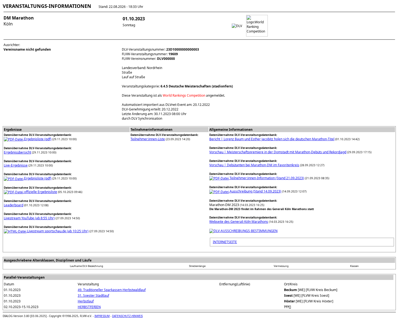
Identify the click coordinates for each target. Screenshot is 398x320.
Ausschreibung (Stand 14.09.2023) (255, 191)
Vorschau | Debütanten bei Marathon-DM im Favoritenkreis (254, 165)
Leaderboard (13, 205)
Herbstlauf (86, 301)
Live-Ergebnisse (16, 165)
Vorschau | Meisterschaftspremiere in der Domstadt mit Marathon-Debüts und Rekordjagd (277, 152)
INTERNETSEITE (225, 242)
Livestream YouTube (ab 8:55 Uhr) (29, 218)
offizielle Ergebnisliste (40, 192)
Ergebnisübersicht (17, 152)
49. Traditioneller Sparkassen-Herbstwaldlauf (112, 290)
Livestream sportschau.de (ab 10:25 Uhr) (57, 231)
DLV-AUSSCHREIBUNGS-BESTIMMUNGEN (246, 230)
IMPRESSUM (102, 316)
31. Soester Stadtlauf (93, 295)
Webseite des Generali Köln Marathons (238, 221)
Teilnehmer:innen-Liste (148, 139)
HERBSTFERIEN (89, 307)
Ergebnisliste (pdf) (37, 139)
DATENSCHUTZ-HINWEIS (127, 316)
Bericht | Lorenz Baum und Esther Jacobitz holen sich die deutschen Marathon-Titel (271, 139)
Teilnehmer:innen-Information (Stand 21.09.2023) (266, 178)
